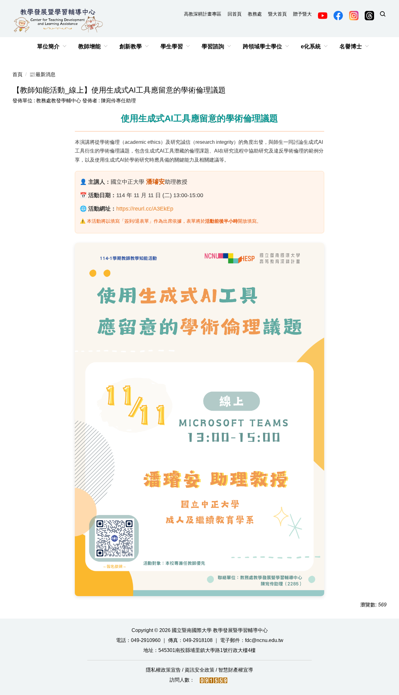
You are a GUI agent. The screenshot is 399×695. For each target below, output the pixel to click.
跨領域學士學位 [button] (262, 46)
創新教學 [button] (130, 46)
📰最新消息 (42, 74)
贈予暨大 (302, 14)
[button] (383, 14)
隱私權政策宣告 (164, 670)
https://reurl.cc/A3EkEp (144, 209)
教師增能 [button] (89, 46)
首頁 (17, 74)
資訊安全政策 (200, 670)
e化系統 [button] (311, 46)
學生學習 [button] (172, 46)
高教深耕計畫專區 (202, 14)
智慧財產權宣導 (235, 670)
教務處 (255, 14)
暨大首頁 (277, 14)
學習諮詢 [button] (213, 46)
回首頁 (235, 14)
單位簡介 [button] (48, 46)
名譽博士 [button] (350, 46)
